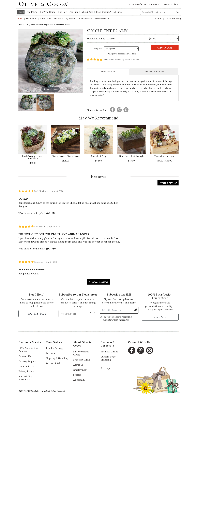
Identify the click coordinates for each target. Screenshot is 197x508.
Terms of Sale (53, 363)
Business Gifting (109, 351)
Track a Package (55, 348)
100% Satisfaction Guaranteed (144, 4)
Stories (77, 374)
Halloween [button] (31, 18)
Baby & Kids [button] (87, 12)
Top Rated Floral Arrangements (40, 24)
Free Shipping (103, 12)
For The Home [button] (47, 12)
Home (21, 24)
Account (157, 18)
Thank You (45, 18)
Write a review (168, 182)
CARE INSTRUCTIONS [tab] (154, 71)
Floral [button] (21, 12)
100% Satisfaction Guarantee (28, 350)
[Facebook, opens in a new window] (131, 350)
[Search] (177, 12)
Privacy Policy (26, 371)
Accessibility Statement (25, 378)
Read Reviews (116, 59)
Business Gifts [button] (102, 18)
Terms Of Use (26, 366)
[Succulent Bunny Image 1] (27, 103)
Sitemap (105, 368)
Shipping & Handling (57, 358)
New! (20, 18)
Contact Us (24, 356)
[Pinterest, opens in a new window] (140, 350)
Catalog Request (27, 361)
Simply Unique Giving (81, 353)
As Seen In (79, 379)
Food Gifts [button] (32, 12)
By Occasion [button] (85, 18)
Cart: (173, 18)
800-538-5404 (171, 4)
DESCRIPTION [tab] (108, 71)
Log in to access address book (122, 54)
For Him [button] (73, 12)
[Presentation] (112, 109)
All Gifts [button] (117, 12)
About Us (78, 364)
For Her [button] (62, 12)
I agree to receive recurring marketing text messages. (117, 318)
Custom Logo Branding (108, 358)
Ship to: (98, 48)
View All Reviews (98, 281)
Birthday (58, 18)
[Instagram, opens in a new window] (149, 350)
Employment (80, 369)
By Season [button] (70, 18)
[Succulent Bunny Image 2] (45, 103)
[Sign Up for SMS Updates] (135, 310)
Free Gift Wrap (81, 359)
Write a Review (132, 59)
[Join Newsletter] (92, 313)
